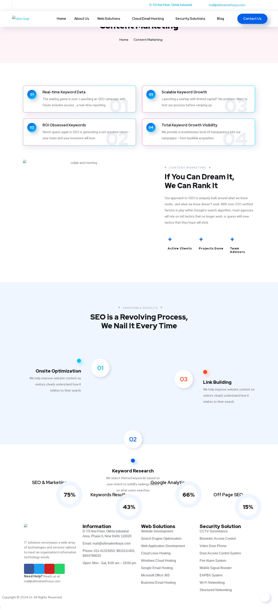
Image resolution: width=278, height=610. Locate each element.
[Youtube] (49, 569)
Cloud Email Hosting (148, 19)
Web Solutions (108, 19)
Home (61, 19)
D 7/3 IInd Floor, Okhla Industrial (170, 5)
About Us (81, 19)
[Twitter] (39, 569)
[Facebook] (29, 569)
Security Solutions (190, 19)
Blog (220, 19)
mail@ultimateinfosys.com (227, 5)
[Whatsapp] (60, 569)
